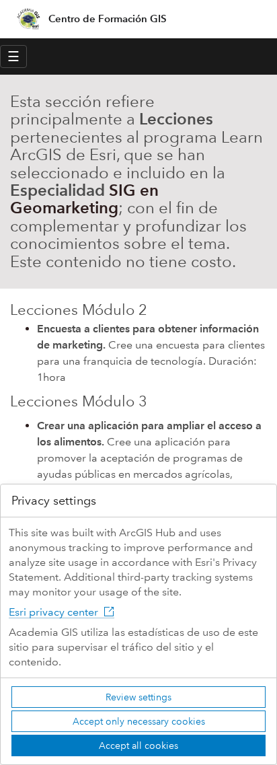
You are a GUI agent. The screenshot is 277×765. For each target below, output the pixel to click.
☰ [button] (13, 56)
